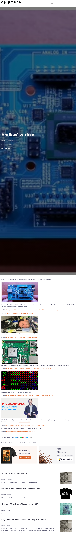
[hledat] (73, 3)
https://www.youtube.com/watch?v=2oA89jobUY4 (20, 313)
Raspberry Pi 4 (5, 365)
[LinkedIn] (18, 437)
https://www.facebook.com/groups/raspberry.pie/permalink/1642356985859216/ (28, 368)
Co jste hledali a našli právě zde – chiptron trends (23, 519)
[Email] (31, 437)
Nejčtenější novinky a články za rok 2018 (19, 504)
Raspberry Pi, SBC (19, 442)
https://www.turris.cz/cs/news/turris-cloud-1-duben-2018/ (22, 337)
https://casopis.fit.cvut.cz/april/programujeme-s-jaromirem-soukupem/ (25, 425)
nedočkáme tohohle (24, 421)
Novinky (3, 140)
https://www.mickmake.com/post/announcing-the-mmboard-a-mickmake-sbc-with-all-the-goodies (34, 310)
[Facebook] (13, 437)
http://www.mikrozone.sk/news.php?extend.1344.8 (20, 431)
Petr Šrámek (8, 144)
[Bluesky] (28, 437)
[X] (16, 437)
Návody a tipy (8, 442)
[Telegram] (26, 437)
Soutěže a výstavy (28, 442)
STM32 (34, 442)
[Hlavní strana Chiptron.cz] (11, 3)
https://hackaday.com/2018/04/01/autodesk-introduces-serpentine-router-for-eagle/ (29, 395)
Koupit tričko (24, 457)
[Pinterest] (23, 437)
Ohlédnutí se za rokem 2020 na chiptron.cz (20, 488)
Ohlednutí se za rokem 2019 (14, 473)
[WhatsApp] (21, 437)
